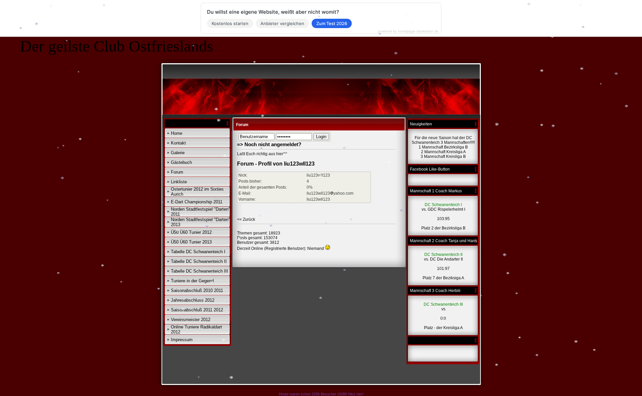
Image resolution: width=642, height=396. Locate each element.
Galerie (178, 152)
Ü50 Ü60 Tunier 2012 (191, 232)
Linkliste (179, 181)
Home (176, 133)
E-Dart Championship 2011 (196, 201)
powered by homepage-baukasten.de (408, 31)
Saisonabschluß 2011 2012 (197, 309)
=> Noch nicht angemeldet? (269, 144)
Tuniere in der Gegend (192, 280)
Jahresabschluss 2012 (192, 300)
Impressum (182, 339)
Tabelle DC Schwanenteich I (198, 251)
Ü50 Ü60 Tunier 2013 (191, 241)
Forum (177, 172)
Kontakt (178, 142)
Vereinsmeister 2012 (190, 319)
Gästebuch (181, 162)
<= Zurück (246, 219)
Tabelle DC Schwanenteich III (199, 271)
